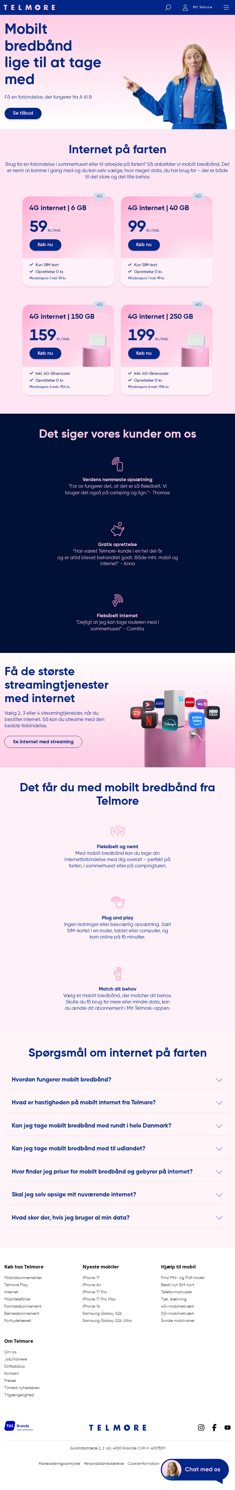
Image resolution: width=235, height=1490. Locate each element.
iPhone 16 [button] (91, 1306)
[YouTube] (227, 1427)
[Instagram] (201, 1427)
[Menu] (226, 7)
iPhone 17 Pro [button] (95, 1292)
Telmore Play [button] (16, 1285)
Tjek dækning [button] (174, 1299)
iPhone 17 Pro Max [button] (99, 1299)
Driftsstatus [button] (14, 1366)
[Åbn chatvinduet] (194, 1471)
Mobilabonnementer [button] (23, 1278)
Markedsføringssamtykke (59, 1464)
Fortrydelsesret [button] (17, 1321)
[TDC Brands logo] (18, 1429)
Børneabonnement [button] (21, 1314)
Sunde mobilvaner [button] (178, 1321)
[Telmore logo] (27, 7)
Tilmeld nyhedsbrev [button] (22, 1388)
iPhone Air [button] (92, 1285)
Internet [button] (11, 1292)
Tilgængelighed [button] (19, 1395)
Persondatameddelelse (104, 1464)
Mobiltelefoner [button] (17, 1299)
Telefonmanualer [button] (176, 1292)
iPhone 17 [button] (91, 1278)
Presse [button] (10, 1381)
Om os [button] (10, 1352)
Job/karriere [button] (15, 1359)
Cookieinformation (143, 1464)
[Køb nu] (68, 241)
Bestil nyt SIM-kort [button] (177, 1285)
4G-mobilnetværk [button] (177, 1306)
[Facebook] (214, 1427)
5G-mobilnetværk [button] (177, 1314)
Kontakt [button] (11, 1374)
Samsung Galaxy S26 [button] (102, 1314)
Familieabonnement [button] (22, 1306)
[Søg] (168, 7)
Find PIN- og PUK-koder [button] (183, 1278)
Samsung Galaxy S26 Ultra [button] (107, 1321)
